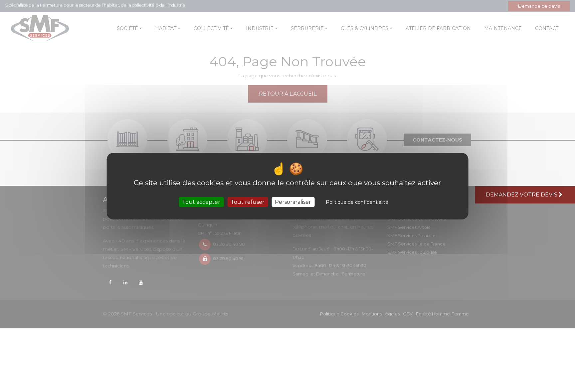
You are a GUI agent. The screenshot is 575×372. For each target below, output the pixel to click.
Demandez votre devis (522, 194)
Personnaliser (293, 201)
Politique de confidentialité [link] (357, 202)
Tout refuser (248, 201)
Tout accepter (201, 201)
